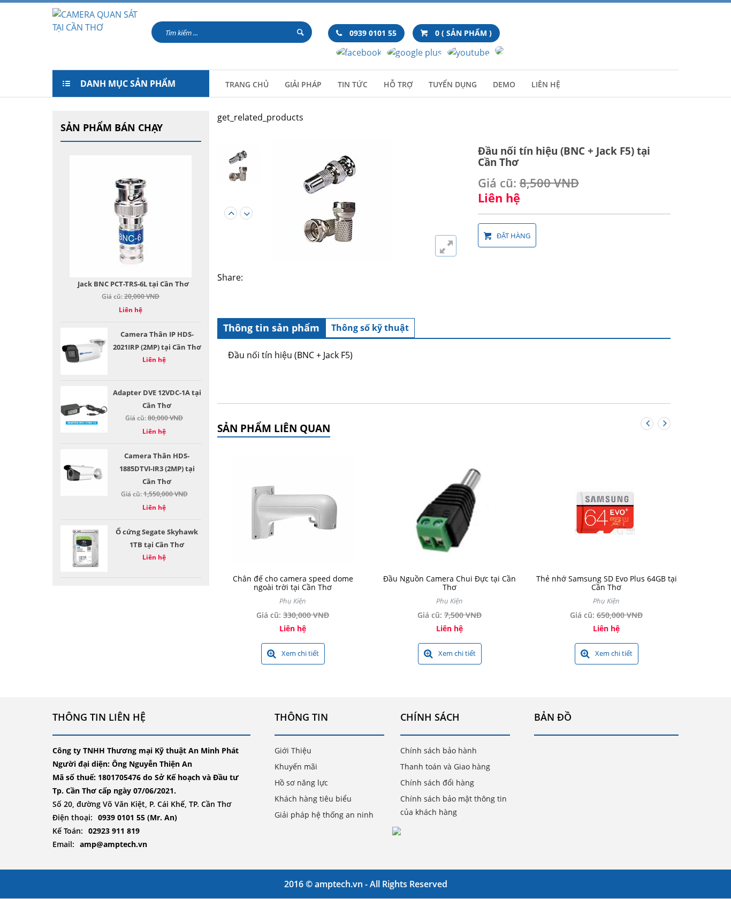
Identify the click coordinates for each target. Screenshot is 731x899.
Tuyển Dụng (453, 84)
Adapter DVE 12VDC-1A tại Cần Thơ (157, 399)
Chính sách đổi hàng (437, 782)
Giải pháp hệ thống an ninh (324, 815)
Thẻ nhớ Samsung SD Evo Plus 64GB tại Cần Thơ (606, 582)
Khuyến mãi (296, 766)
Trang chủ (247, 84)
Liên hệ (545, 84)
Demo (504, 84)
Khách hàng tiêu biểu (313, 799)
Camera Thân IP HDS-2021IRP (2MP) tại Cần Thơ (157, 340)
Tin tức (353, 84)
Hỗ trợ (398, 84)
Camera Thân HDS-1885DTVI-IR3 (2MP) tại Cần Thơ (157, 468)
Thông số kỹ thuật (370, 328)
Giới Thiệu (293, 750)
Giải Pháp (303, 84)
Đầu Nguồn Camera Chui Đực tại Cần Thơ (449, 582)
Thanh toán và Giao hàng (445, 766)
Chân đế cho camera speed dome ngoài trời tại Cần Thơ (293, 582)
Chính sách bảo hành (438, 750)
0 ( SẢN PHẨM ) (462, 33)
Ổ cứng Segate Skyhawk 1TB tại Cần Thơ (157, 538)
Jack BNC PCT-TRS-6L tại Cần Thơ (133, 284)
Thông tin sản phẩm (271, 327)
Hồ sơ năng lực (301, 782)
